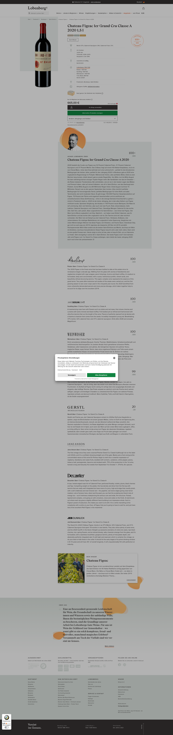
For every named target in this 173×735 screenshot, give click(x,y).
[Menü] (10, 715)
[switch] (7, 727)
